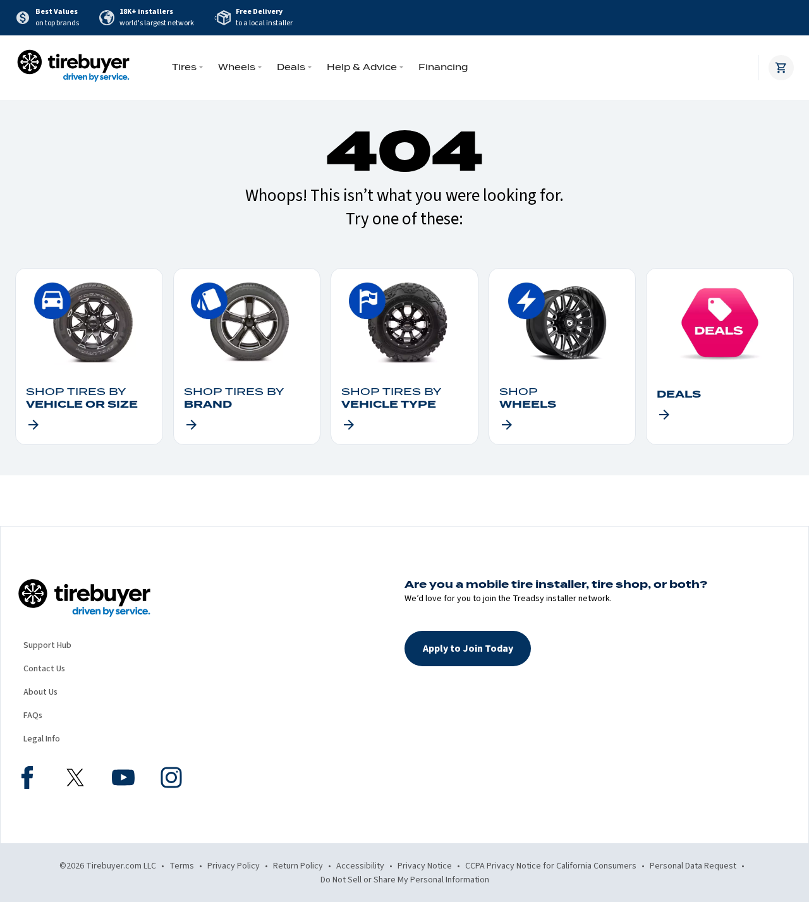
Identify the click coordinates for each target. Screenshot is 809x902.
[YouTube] (123, 779)
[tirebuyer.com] (73, 67)
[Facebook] (27, 779)
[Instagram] (171, 779)
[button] (467, 648)
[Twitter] (75, 779)
